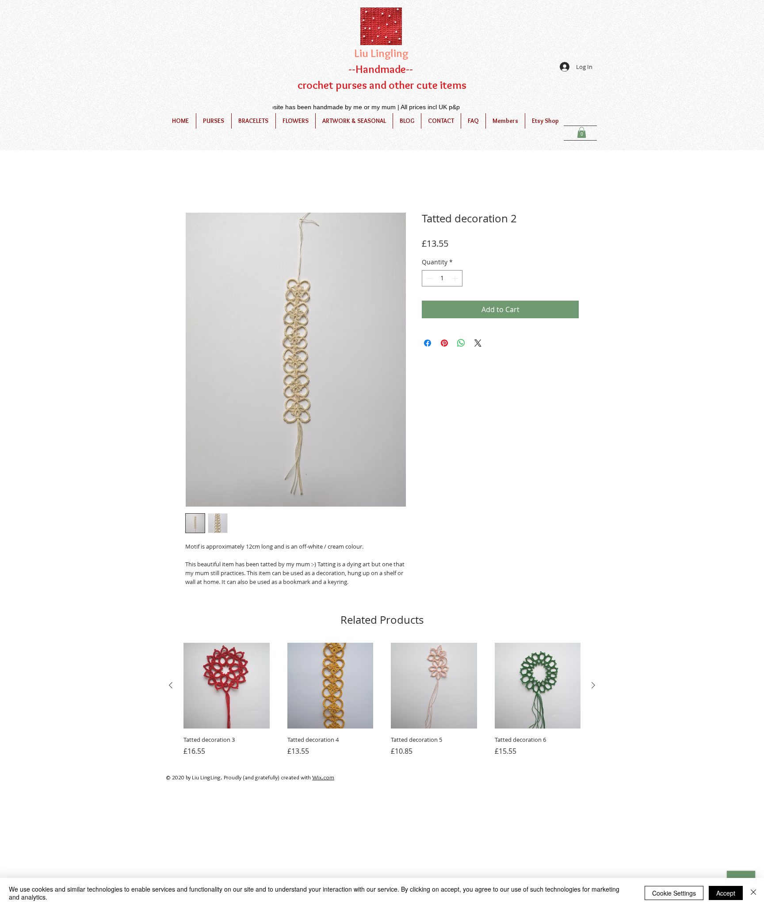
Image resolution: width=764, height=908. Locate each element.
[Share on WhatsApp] (461, 344)
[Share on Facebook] (427, 344)
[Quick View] (226, 688)
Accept (725, 893)
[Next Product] (593, 687)
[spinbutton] (442, 279)
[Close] (753, 893)
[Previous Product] (170, 687)
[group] (382, 701)
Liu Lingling (381, 53)
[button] (581, 132)
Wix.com (323, 778)
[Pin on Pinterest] (444, 344)
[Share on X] (478, 344)
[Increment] (455, 279)
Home (195, 182)
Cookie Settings (674, 893)
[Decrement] (428, 279)
